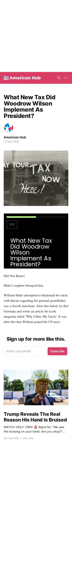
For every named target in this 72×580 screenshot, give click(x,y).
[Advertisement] (36, 36)
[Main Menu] (66, 78)
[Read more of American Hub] (8, 128)
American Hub (15, 137)
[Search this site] (59, 78)
